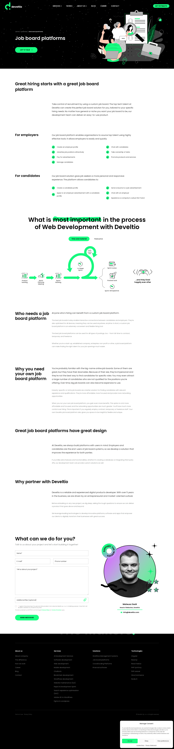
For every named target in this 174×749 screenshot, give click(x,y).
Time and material (79, 239)
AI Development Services (63, 656)
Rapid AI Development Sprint (65, 686)
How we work (20, 664)
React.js (134, 660)
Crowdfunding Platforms (102, 664)
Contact (115, 6)
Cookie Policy (140, 745)
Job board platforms (101, 660)
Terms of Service (56, 610)
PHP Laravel (135, 671)
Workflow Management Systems (105, 656)
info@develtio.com (131, 612)
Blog (93, 6)
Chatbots (57, 671)
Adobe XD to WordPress (63, 697)
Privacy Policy (45, 610)
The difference (21, 660)
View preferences (163, 741)
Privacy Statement (151, 745)
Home (17, 31)
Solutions (24, 31)
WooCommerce (137, 675)
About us (18, 651)
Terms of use (19, 714)
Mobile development (62, 667)
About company (21, 656)
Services (57, 651)
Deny (146, 741)
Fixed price (98, 239)
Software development (63, 660)
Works (69, 6)
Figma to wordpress (61, 701)
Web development (61, 664)
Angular (134, 656)
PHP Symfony (136, 667)
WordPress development (63, 679)
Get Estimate (161, 6)
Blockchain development (63, 675)
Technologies (136, 651)
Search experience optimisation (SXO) (66, 692)
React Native (136, 664)
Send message (27, 617)
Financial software (100, 667)
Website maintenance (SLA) (65, 683)
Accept (130, 741)
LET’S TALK (25, 50)
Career (103, 6)
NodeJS (134, 679)
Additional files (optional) (26, 600)
